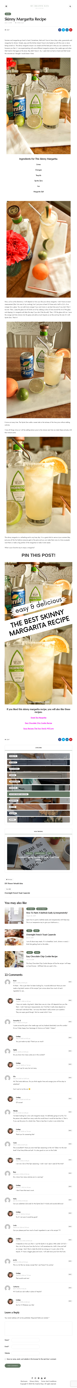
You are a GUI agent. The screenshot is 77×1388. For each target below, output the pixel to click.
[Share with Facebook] (59, 29)
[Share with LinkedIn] (67, 29)
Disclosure (24, 1381)
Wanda (15, 1111)
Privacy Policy (34, 1381)
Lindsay (18, 999)
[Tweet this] (63, 29)
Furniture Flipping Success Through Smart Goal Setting (38, 858)
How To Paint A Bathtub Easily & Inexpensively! (47, 913)
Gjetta (15, 1050)
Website (7, 1353)
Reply (70, 982)
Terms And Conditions (48, 1381)
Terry (14, 1172)
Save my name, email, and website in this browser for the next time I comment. (31, 1359)
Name (7, 1340)
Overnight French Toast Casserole (41, 934)
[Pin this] (70, 29)
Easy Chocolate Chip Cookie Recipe (41, 956)
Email (7, 1346)
